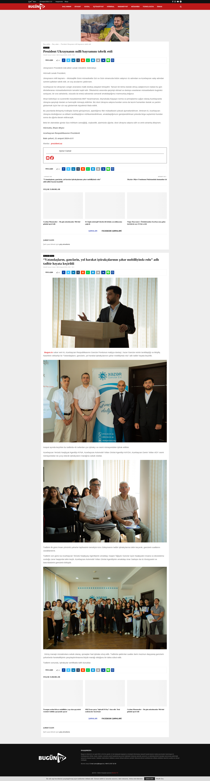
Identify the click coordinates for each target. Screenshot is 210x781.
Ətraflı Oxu (160, 778)
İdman (159, 6)
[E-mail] (48, 159)
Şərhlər (92, 231)
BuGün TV (115, 773)
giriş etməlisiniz (64, 244)
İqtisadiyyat (98, 6)
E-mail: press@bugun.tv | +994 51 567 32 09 (103, 763)
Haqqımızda (59, 1)
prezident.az (56, 143)
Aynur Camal (52, 55)
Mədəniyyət (123, 6)
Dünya (52, 255)
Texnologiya (148, 6)
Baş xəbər (66, 6)
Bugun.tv (48, 352)
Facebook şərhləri (112, 231)
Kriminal (111, 6)
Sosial (87, 6)
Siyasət (77, 6)
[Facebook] (52, 159)
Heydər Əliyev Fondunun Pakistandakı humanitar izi (147, 179)
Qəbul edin (149, 779)
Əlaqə (66, 1)
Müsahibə (135, 6)
